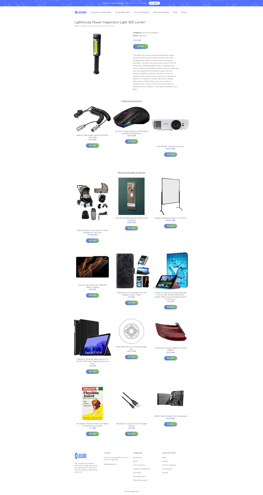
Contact (165, 461)
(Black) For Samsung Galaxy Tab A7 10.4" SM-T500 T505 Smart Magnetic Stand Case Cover (92, 361)
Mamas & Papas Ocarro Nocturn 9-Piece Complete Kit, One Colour (92, 231)
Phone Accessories (161, 12)
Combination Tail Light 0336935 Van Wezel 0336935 (170, 349)
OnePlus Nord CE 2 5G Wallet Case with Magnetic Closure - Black (131, 294)
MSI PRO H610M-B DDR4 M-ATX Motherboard (170, 416)
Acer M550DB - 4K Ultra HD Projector (170, 146)
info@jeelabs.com (110, 464)
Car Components (141, 12)
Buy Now (140, 46)
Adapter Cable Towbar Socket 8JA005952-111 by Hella (92, 136)
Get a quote (154, 3)
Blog (175, 12)
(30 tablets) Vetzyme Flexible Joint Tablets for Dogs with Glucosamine (92, 425)
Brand (183, 12)
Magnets (155, 33)
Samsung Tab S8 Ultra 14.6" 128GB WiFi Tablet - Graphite (92, 286)
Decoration (137, 473)
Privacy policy (167, 469)
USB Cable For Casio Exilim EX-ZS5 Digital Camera (131, 425)
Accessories (146, 33)
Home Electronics (122, 12)
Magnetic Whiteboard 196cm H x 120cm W (170, 218)
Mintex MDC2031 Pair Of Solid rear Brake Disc (131, 348)
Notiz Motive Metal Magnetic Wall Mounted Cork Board (131, 219)
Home (76, 26)
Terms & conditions (169, 465)
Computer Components (101, 12)
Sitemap (165, 473)
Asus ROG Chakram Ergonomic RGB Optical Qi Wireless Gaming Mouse (131, 132)
